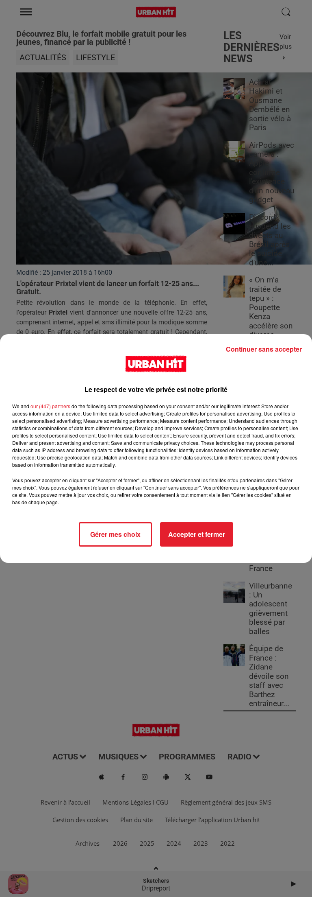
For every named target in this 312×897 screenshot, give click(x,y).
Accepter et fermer (196, 534)
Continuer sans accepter (264, 349)
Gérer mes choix (115, 534)
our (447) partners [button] (50, 406)
